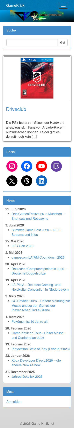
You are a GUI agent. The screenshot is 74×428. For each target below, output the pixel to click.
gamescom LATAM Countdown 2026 (38, 257)
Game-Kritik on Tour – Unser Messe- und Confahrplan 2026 (38, 335)
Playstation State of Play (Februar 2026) (41, 348)
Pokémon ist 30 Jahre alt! (30, 321)
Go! (62, 42)
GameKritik (15, 5)
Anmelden (13, 401)
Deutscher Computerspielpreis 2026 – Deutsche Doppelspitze (39, 271)
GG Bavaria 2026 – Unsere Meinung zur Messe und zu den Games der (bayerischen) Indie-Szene (41, 305)
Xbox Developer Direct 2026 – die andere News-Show (36, 362)
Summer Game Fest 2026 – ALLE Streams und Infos (36, 232)
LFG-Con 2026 (22, 245)
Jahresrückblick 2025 (27, 376)
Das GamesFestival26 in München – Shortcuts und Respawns (38, 216)
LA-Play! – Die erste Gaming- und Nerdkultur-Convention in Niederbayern (40, 287)
